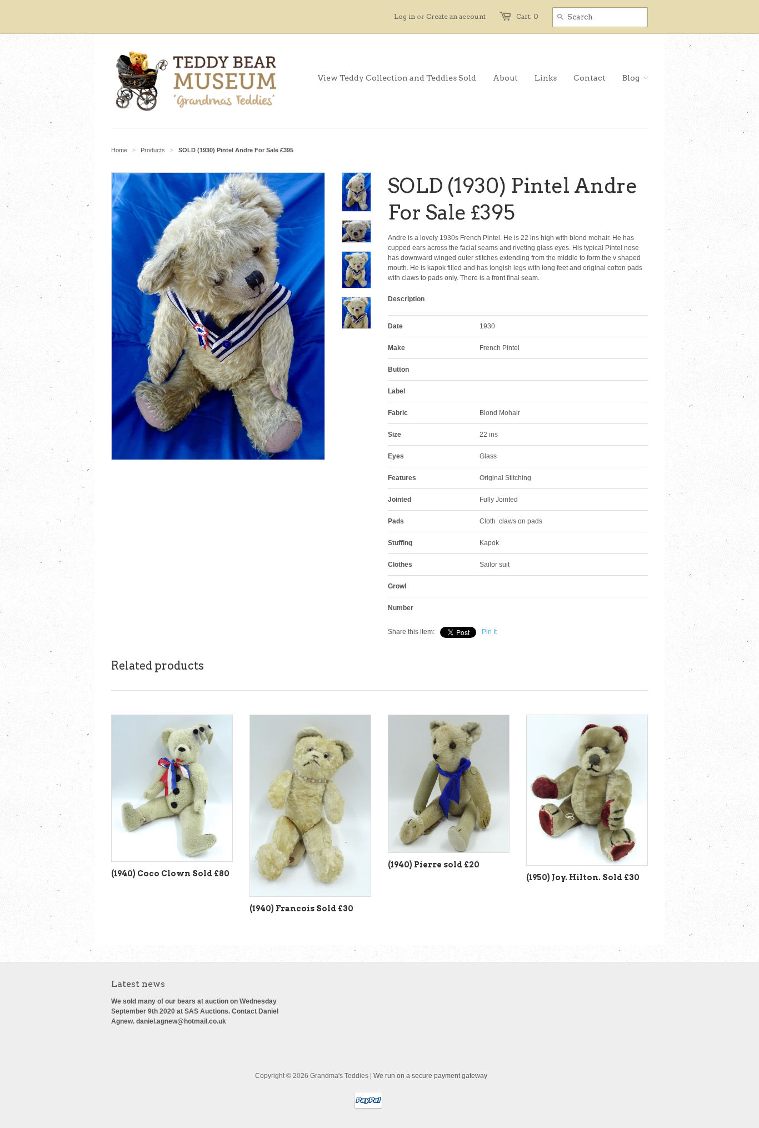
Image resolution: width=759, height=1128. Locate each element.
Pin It (489, 632)
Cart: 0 (527, 16)
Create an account (456, 16)
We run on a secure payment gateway (430, 1076)
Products (153, 150)
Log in (404, 16)
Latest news (138, 984)
